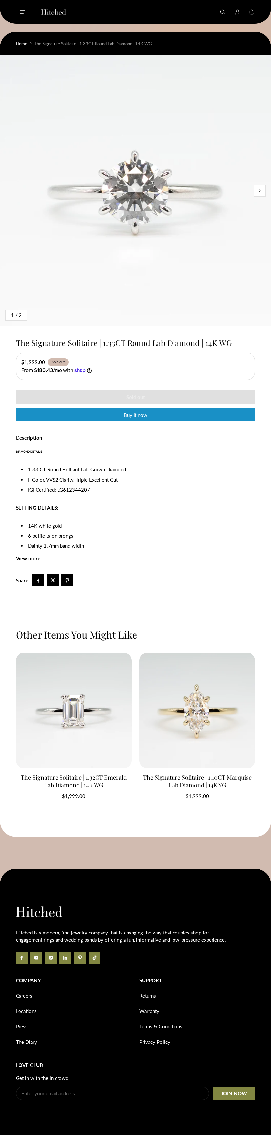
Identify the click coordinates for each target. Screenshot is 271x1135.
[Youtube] (36, 958)
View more (28, 558)
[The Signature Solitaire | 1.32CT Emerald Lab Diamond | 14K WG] (74, 710)
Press (22, 1026)
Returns (147, 996)
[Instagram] (51, 958)
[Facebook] (22, 958)
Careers (24, 996)
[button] (222, 11)
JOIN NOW (234, 1093)
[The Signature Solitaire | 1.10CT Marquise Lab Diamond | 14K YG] (197, 710)
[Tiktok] (94, 958)
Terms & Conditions (160, 1026)
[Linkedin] (65, 958)
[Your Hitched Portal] (237, 11)
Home (21, 43)
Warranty (149, 1011)
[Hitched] (53, 12)
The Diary (26, 1042)
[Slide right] (260, 191)
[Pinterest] (80, 958)
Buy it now (135, 415)
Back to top (35, 879)
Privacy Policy (154, 1042)
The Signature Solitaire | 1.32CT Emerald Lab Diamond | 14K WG (74, 781)
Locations (26, 1011)
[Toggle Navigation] (22, 11)
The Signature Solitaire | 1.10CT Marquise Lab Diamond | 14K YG (197, 781)
